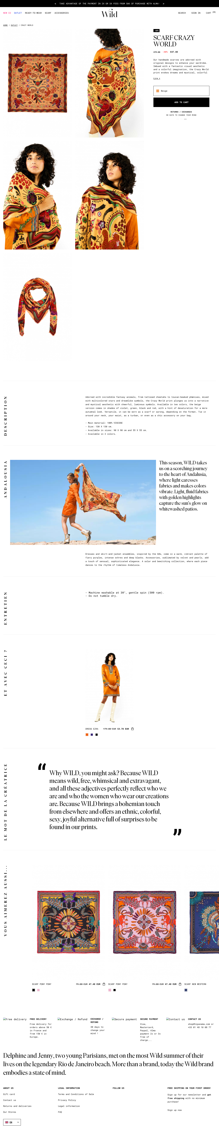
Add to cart (181, 102)
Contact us (9, 1100)
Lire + (156, 78)
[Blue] (92, 734)
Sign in (195, 13)
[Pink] (38, 990)
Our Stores (9, 1112)
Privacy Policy (67, 1100)
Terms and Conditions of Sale (76, 1094)
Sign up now (175, 1110)
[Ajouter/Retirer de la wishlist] (127, 718)
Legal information (69, 1106)
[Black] (96, 734)
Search (182, 13)
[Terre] (87, 734)
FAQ (60, 1112)
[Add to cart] (132, 729)
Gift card (9, 1094)
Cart (211, 13)
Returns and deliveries (17, 1106)
